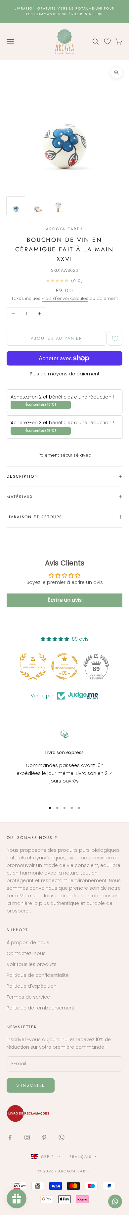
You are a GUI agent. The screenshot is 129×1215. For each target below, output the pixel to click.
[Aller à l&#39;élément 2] (37, 206)
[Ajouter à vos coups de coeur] (115, 338)
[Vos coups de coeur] (107, 41)
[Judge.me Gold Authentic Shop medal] (33, 666)
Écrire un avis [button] (65, 600)
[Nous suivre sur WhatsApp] (61, 1137)
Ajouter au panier (56, 338)
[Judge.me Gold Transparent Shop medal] (64, 666)
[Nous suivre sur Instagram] (27, 1137)
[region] (64, 763)
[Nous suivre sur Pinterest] (44, 1137)
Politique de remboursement (40, 1008)
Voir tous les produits (32, 964)
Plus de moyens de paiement (65, 373)
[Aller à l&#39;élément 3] (58, 206)
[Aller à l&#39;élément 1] (16, 206)
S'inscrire (30, 1085)
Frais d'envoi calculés (65, 298)
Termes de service (28, 997)
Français (80, 1156)
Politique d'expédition (32, 986)
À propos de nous (28, 942)
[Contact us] (115, 1201)
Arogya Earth (64, 229)
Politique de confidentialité (38, 975)
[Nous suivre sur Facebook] (10, 1137)
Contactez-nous (26, 953)
